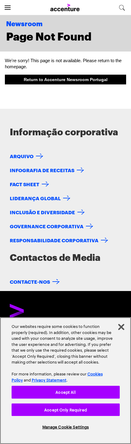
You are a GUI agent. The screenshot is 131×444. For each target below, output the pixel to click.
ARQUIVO (22, 155)
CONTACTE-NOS (30, 281)
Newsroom (24, 24)
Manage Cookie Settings (65, 426)
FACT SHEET (24, 183)
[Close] (121, 327)
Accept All (65, 392)
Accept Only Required (65, 409)
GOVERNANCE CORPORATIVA (46, 225)
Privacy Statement (49, 379)
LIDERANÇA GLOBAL (35, 197)
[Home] (65, 8)
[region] (65, 380)
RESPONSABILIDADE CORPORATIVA (54, 239)
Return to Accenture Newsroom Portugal (66, 79)
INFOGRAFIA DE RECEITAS (42, 169)
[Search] (122, 8)
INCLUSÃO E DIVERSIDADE (42, 211)
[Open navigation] (8, 7)
